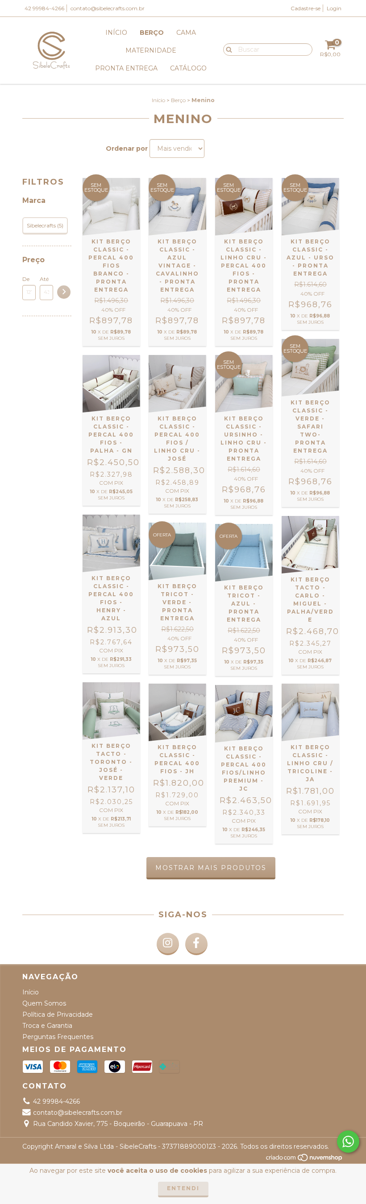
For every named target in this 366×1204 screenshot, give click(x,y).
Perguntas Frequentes (57, 1037)
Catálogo (188, 68)
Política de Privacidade (57, 1014)
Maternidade (150, 50)
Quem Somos (44, 1003)
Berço (152, 33)
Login (334, 8)
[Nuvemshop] (305, 1159)
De (25, 279)
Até (44, 279)
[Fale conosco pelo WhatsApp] (348, 1141)
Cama (186, 33)
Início (116, 33)
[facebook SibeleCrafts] (196, 944)
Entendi (183, 1188)
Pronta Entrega (126, 68)
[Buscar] (227, 49)
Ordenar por (127, 148)
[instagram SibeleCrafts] (168, 944)
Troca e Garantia (47, 1026)
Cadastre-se (305, 8)
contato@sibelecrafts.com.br (108, 8)
